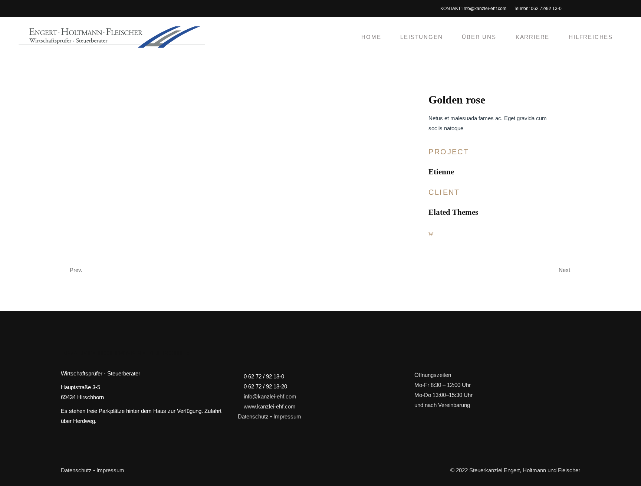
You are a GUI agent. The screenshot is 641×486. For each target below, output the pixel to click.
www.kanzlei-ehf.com (270, 406)
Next (564, 270)
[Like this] (430, 234)
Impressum (287, 416)
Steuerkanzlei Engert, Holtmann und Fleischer (524, 470)
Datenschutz (253, 416)
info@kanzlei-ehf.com (484, 8)
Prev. (76, 270)
